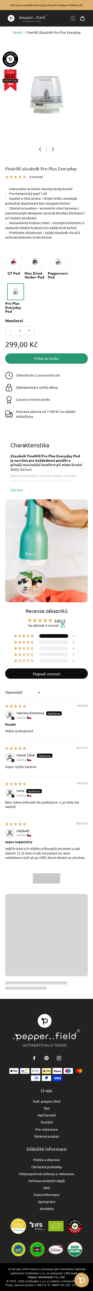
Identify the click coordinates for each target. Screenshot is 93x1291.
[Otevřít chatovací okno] (81, 1280)
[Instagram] (59, 1058)
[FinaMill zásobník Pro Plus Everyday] (15, 298)
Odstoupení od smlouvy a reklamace (46, 1174)
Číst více (16, 490)
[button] (16, 177)
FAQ (46, 1187)
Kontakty (46, 1208)
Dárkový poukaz (46, 1136)
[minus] (10, 330)
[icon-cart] (82, 18)
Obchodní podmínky (46, 1167)
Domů (17, 32)
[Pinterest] (46, 1058)
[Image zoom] (46, 94)
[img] (15, 706)
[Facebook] (34, 1058)
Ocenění (47, 1122)
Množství (14, 320)
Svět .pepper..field (46, 1101)
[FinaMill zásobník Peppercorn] (58, 266)
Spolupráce (46, 1201)
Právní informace (46, 1194)
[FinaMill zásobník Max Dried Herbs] (35, 266)
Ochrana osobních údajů (46, 1181)
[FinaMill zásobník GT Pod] (13, 264)
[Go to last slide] (40, 149)
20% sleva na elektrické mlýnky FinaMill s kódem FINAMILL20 (46, 5)
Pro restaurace (46, 1129)
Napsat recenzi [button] (46, 673)
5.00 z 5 (59, 620)
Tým (46, 1108)
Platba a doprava (46, 1159)
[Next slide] (53, 149)
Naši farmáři (46, 1115)
